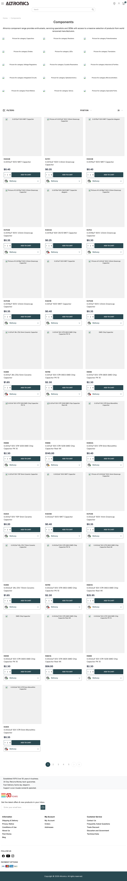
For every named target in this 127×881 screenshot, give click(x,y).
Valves (47, 99)
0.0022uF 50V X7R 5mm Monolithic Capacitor (19, 731)
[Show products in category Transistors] (103, 56)
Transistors (90, 60)
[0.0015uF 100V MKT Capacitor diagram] (105, 136)
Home (5, 18)
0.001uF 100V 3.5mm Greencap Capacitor (101, 305)
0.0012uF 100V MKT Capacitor (17, 162)
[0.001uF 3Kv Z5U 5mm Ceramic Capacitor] (22, 349)
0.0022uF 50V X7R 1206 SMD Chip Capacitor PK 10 (102, 660)
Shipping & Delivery (10, 820)
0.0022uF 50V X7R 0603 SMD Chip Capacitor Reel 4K (102, 589)
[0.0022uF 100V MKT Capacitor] (63, 491)
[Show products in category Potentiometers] (103, 43)
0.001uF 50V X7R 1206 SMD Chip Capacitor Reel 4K (60, 447)
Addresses (49, 827)
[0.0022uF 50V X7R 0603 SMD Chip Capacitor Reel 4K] (105, 562)
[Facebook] (3, 856)
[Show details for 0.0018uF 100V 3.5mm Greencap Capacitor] (105, 207)
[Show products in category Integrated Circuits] (22, 83)
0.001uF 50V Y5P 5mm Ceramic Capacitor (18, 518)
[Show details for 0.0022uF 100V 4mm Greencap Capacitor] (105, 491)
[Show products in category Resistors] (63, 43)
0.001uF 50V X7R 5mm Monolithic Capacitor (102, 447)
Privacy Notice (8, 824)
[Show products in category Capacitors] (22, 43)
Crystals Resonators (54, 73)
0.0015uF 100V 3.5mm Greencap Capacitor (18, 234)
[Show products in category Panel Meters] (22, 96)
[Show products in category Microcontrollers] (103, 83)
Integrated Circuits (12, 86)
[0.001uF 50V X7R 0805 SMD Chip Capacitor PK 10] (105, 349)
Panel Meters (10, 99)
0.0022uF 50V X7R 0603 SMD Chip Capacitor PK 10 (61, 589)
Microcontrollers (93, 86)
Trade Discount (93, 827)
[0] (123, 3)
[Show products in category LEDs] (63, 56)
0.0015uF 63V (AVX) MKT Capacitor (61, 233)
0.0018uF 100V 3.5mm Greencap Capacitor (101, 234)
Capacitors (9, 46)
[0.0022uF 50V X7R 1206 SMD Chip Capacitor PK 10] (105, 633)
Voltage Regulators (13, 73)
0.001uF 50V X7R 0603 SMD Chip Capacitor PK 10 (60, 376)
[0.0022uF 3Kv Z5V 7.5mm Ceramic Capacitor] (22, 562)
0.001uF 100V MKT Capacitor (58, 304)
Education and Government (98, 830)
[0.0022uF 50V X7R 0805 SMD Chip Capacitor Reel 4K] (63, 633)
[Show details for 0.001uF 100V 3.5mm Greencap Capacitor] (105, 278)
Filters (10, 110)
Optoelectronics (52, 86)
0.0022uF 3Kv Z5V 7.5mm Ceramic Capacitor (19, 589)
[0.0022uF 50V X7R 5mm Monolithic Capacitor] (22, 704)
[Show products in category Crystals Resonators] (63, 70)
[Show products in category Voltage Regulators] (22, 70)
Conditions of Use (9, 827)
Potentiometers (92, 46)
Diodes (7, 60)
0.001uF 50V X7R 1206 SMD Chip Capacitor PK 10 (18, 447)
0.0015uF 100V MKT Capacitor (100, 162)
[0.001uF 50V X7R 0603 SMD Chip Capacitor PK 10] (63, 349)
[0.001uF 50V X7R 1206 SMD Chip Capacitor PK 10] (22, 420)
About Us (6, 830)
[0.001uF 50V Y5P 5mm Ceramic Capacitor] (22, 491)
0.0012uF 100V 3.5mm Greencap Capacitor (59, 163)
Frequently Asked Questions (98, 824)
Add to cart (26, 175)
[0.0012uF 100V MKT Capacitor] (22, 136)
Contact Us (91, 820)
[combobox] (63, 9)
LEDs (46, 60)
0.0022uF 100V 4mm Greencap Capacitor (101, 518)
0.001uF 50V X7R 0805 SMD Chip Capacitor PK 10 (102, 376)
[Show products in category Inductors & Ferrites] (103, 70)
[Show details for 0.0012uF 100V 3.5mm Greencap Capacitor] (63, 136)
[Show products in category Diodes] (22, 56)
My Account (50, 820)
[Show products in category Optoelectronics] (63, 83)
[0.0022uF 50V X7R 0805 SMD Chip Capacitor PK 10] (22, 633)
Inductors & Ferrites (94, 73)
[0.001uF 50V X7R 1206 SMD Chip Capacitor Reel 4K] (63, 420)
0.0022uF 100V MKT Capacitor (59, 517)
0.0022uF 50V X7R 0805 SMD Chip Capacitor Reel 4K (61, 660)
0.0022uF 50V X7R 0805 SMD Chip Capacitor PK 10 (19, 660)
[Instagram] (13, 856)
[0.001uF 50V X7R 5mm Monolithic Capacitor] (105, 420)
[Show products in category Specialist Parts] (103, 96)
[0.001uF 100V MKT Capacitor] (63, 278)
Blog (4, 837)
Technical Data (93, 834)
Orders (47, 824)
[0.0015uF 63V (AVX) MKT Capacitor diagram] (63, 207)
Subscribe (43, 807)
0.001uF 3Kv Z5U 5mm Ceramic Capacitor (18, 376)
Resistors (48, 46)
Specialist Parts (92, 99)
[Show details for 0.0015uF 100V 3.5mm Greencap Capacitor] (22, 207)
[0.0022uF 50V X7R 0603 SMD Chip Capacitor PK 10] (63, 562)
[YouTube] (8, 856)
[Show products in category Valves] (63, 96)
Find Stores (6, 834)
